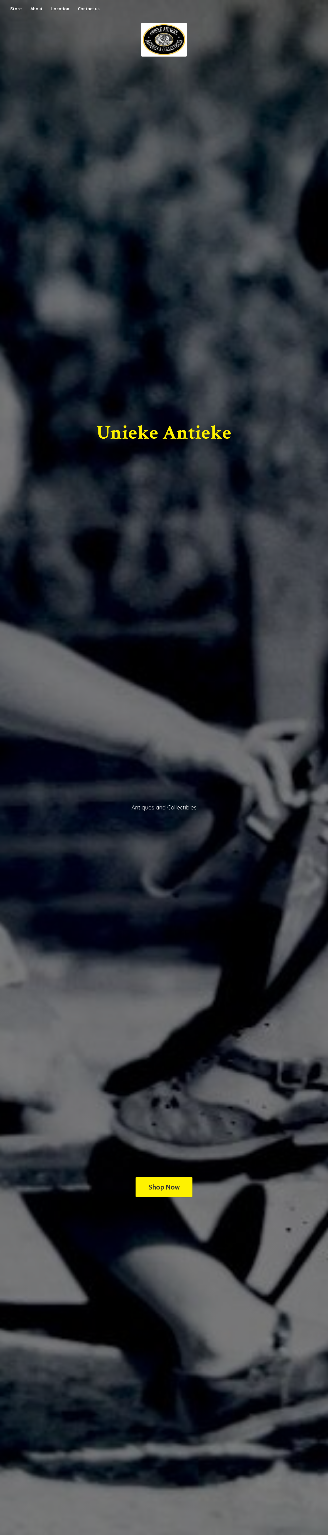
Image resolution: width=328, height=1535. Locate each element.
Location (60, 8)
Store (16, 8)
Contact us (88, 8)
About (36, 8)
